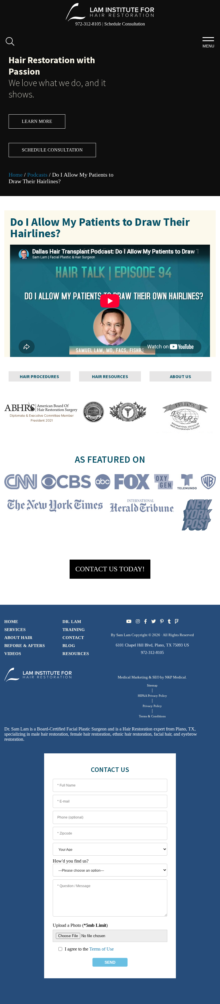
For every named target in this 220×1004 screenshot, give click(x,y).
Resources (75, 653)
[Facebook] (145, 621)
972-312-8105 (88, 23)
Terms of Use (101, 949)
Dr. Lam (71, 621)
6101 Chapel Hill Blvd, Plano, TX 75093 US (152, 645)
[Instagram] (138, 621)
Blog (68, 645)
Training (73, 629)
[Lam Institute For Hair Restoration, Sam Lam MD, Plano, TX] (110, 11)
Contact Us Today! (110, 569)
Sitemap (152, 685)
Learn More (37, 121)
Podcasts (37, 174)
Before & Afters (24, 645)
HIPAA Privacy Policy (152, 695)
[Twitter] (153, 621)
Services (14, 629)
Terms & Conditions (152, 716)
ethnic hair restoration (132, 734)
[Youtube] (128, 621)
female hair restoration (90, 734)
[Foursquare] (176, 621)
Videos (12, 653)
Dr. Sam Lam (16, 728)
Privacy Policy (152, 706)
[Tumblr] (169, 621)
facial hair (162, 734)
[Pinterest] (162, 621)
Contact (73, 637)
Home (16, 174)
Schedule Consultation (124, 23)
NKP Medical (175, 677)
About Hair (18, 637)
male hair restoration (49, 734)
